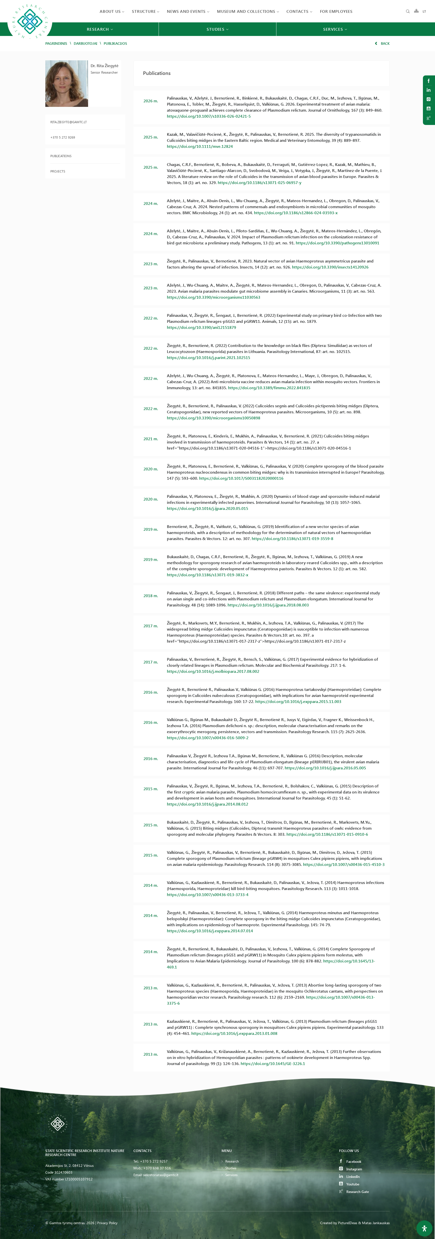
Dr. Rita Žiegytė (105, 65)
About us (110, 11)
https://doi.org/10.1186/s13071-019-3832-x (207, 574)
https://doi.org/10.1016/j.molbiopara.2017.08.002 (213, 671)
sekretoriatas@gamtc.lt (160, 1174)
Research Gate (357, 1191)
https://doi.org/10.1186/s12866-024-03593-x (296, 212)
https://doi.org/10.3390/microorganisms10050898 (213, 417)
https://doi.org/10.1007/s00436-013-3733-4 (207, 894)
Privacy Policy (107, 1222)
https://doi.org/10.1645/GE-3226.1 (273, 1063)
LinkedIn (352, 1176)
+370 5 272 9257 (154, 1161)
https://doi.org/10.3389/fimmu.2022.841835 (269, 387)
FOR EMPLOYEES (336, 11)
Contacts (297, 11)
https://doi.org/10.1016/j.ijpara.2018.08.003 (268, 604)
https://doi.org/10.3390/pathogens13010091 (337, 242)
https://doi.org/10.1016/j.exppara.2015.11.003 (298, 701)
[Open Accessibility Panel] (424, 1228)
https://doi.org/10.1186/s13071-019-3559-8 (292, 538)
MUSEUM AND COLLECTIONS (246, 11)
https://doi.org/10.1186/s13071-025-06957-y (259, 182)
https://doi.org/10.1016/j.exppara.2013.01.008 (234, 1033)
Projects (57, 171)
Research (232, 1161)
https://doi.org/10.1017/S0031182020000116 (241, 478)
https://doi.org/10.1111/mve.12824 (200, 146)
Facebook (353, 1161)
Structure (144, 11)
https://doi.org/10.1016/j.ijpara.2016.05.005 (325, 767)
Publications (60, 156)
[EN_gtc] (29, 43)
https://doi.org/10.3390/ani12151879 (201, 327)
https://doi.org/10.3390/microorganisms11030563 (213, 297)
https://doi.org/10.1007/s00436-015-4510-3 (344, 864)
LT (424, 11)
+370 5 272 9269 (62, 137)
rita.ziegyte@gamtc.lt (68, 122)
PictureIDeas (347, 1222)
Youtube (352, 1184)
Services (231, 1174)
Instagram (353, 1169)
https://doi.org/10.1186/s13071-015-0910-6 (327, 834)
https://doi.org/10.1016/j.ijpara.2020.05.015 (207, 508)
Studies (230, 1168)
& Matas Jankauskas (374, 1222)
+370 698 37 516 (157, 1168)
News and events (186, 11)
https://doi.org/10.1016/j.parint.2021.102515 (208, 357)
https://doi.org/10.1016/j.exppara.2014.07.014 (210, 930)
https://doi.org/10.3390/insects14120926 (330, 267)
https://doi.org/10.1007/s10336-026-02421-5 (209, 116)
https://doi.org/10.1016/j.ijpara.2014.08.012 (207, 804)
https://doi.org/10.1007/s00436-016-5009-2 (207, 737)
